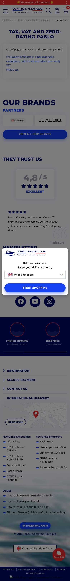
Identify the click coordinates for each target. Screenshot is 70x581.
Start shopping (35, 287)
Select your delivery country (35, 267)
